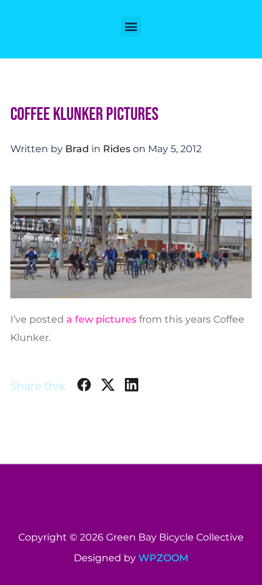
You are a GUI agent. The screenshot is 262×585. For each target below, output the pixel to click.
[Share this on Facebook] (84, 387)
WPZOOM (163, 558)
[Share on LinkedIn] (131, 387)
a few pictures (101, 319)
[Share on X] (108, 387)
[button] (131, 26)
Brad (77, 149)
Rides (116, 149)
